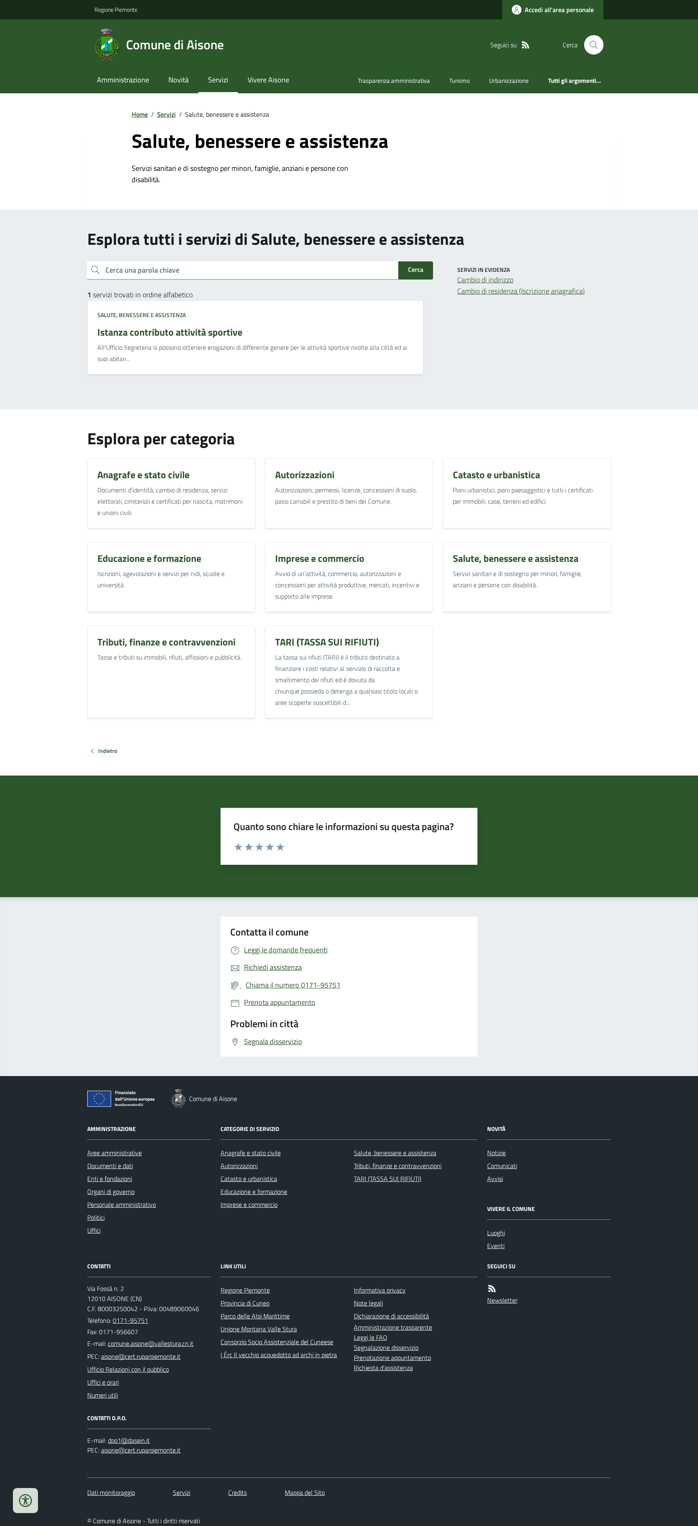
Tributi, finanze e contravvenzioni (398, 1166)
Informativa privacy (380, 1290)
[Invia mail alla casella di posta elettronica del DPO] (129, 1441)
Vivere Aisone (268, 79)
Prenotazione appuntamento (392, 1357)
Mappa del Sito (305, 1492)
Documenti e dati (110, 1166)
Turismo (459, 80)
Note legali (368, 1303)
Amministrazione (123, 79)
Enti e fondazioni (109, 1178)
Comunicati (502, 1166)
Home (140, 114)
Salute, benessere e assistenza (141, 315)
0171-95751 (130, 1320)
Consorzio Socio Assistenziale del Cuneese (277, 1342)
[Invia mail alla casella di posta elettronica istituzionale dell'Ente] (150, 1343)
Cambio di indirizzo (485, 279)
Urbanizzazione (509, 80)
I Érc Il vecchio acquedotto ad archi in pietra (279, 1355)
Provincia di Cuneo (245, 1303)
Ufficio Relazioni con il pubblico (128, 1369)
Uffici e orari (103, 1382)
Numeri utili (102, 1395)
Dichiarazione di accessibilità (391, 1316)
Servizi (218, 79)
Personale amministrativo (121, 1204)
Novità (178, 79)
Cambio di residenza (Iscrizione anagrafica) (521, 291)
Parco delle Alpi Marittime (255, 1316)
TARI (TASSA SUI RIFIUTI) (387, 1178)
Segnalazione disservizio (386, 1347)
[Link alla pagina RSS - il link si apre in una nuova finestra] (525, 45)
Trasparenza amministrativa (394, 80)
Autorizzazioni (239, 1166)
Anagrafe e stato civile (251, 1153)
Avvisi (495, 1178)
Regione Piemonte (116, 9)
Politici (96, 1217)
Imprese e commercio (249, 1204)
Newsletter (502, 1300)
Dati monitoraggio (111, 1492)
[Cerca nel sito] (590, 45)
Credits (237, 1492)
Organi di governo (111, 1191)
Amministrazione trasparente (393, 1327)
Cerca (415, 269)
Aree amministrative (114, 1153)
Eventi (496, 1246)
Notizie (496, 1153)
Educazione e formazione (254, 1191)
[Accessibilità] (25, 1500)
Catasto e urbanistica (249, 1178)
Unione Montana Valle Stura (259, 1329)
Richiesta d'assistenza (383, 1368)
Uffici (94, 1230)
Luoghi (496, 1233)
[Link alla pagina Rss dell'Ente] (492, 1289)
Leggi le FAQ (370, 1337)
